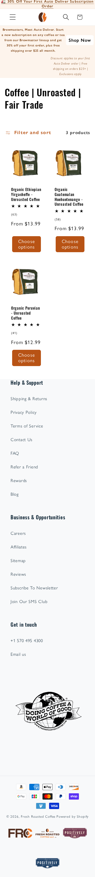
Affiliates (19, 547)
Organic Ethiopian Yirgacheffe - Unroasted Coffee (26, 194)
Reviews (18, 574)
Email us (18, 654)
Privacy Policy (24, 412)
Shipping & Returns (29, 398)
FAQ (15, 453)
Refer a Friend (24, 466)
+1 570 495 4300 (27, 640)
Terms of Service (27, 426)
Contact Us (21, 439)
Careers (18, 533)
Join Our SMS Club (29, 601)
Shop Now (80, 40)
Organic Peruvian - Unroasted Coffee (25, 312)
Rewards (19, 480)
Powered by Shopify (72, 816)
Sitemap (18, 560)
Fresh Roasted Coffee (38, 816)
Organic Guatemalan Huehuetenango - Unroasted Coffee (69, 197)
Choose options (26, 244)
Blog (15, 494)
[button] (13, 17)
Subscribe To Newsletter (34, 587)
